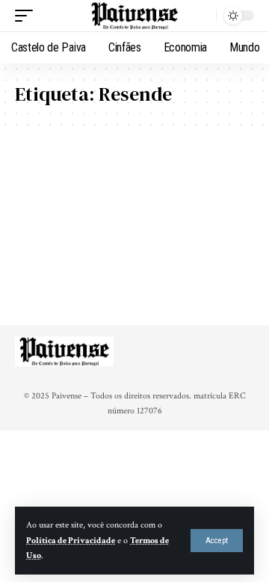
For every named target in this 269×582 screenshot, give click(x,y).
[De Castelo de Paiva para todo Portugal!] (134, 16)
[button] (217, 540)
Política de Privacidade (70, 540)
